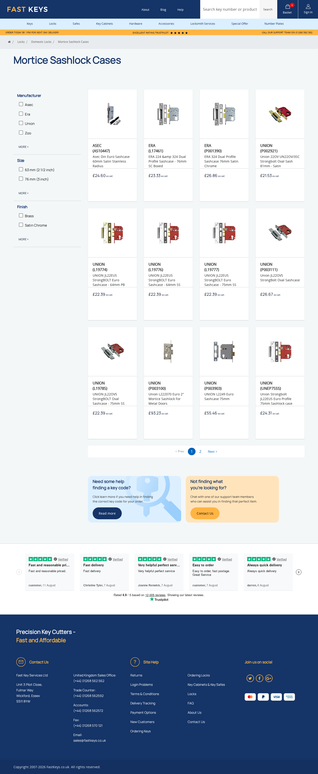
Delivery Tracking (142, 703)
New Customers (142, 722)
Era (27, 114)
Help (180, 10)
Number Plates (274, 24)
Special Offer (239, 24)
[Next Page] (212, 451)
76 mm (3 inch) (37, 179)
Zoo (28, 133)
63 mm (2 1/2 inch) (39, 169)
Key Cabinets (104, 24)
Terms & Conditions (144, 694)
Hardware (135, 24)
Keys (30, 24)
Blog (163, 10)
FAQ (191, 703)
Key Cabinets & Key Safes (206, 684)
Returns (136, 675)
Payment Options (143, 712)
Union (30, 123)
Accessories (166, 24)
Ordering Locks (199, 675)
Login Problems (141, 684)
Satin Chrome (36, 225)
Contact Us (196, 722)
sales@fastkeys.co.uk (89, 740)
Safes (76, 24)
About (145, 10)
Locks (52, 24)
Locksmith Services (202, 24)
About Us (194, 712)
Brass (29, 216)
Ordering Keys (140, 731)
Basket (288, 9)
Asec (29, 104)
